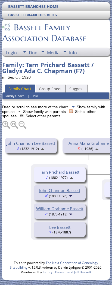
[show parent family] (42, 148)
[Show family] (71, 195)
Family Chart (19, 88)
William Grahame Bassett (59, 208)
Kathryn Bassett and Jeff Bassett (67, 272)
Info (73, 53)
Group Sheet (50, 88)
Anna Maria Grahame (89, 143)
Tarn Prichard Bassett (59, 172)
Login (11, 53)
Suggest (76, 88)
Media (53, 53)
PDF (36, 96)
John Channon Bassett (59, 190)
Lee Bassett (59, 227)
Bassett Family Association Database (44, 33)
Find (33, 53)
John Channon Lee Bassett (31, 143)
